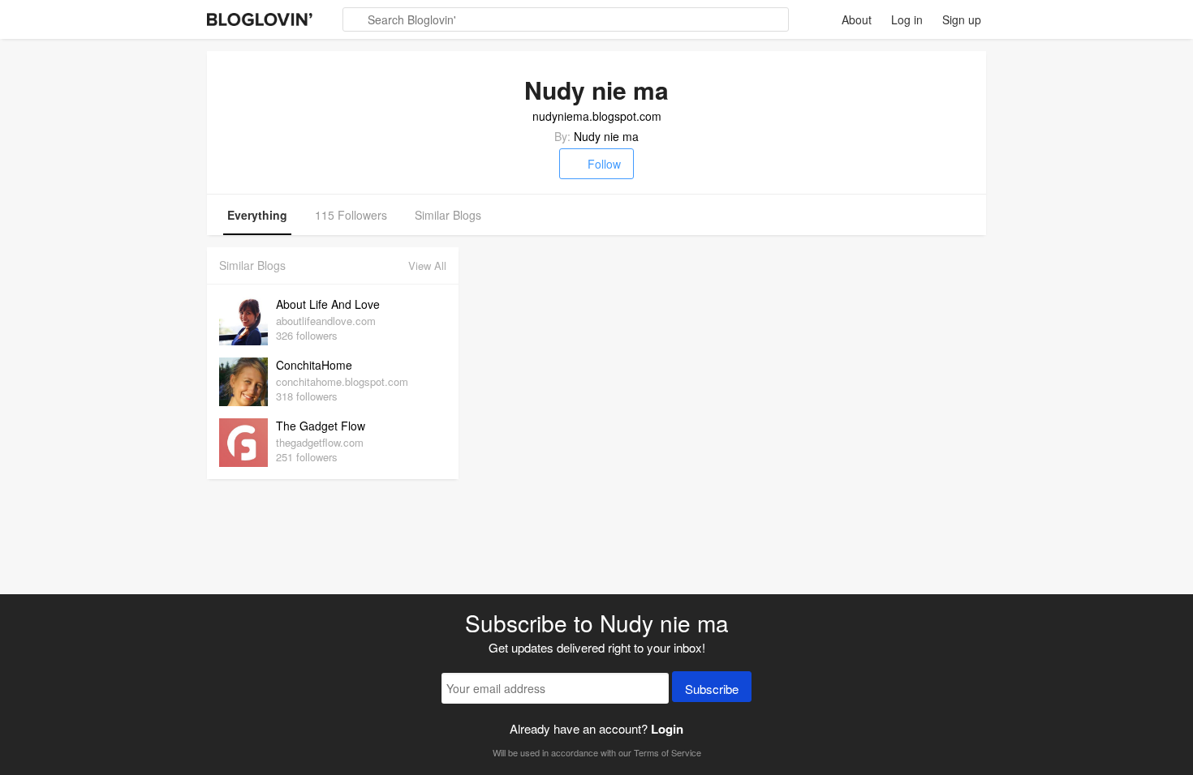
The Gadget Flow (320, 425)
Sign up (961, 19)
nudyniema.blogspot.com (596, 116)
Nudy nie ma (606, 136)
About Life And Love (328, 304)
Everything (257, 215)
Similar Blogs (448, 215)
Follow (604, 164)
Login (667, 729)
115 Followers (351, 215)
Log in (907, 19)
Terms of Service (667, 752)
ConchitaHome (314, 365)
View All (427, 265)
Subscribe (712, 688)
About (857, 19)
